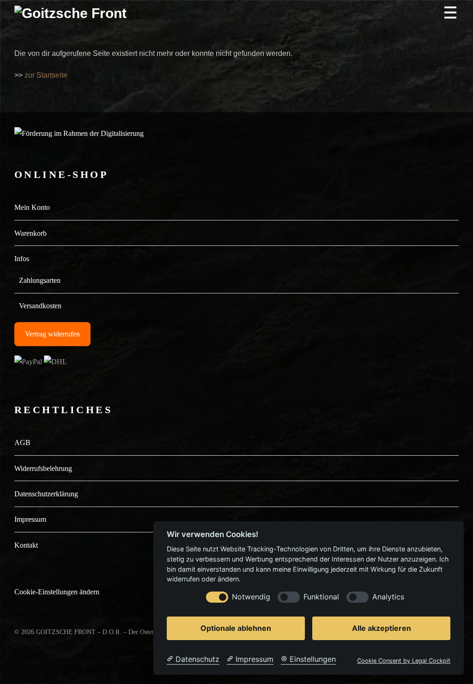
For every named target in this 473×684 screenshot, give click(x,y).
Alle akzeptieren (381, 628)
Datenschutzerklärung (46, 494)
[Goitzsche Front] (70, 13)
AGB (22, 442)
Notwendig (251, 596)
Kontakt (26, 545)
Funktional (321, 596)
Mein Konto (32, 207)
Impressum (30, 519)
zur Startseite (45, 75)
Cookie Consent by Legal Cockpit (403, 660)
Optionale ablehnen (235, 628)
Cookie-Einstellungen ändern (56, 592)
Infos (21, 259)
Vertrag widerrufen (52, 334)
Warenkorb (30, 233)
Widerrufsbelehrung (43, 468)
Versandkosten (40, 306)
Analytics (388, 596)
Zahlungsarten (40, 280)
